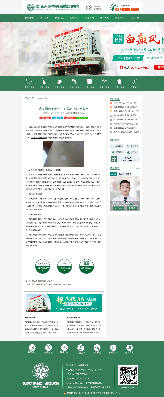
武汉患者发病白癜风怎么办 (42, 281)
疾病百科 (74, 18)
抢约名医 (45, 118)
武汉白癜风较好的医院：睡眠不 (126, 103)
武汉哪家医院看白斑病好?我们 (126, 120)
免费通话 (119, 152)
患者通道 (129, 352)
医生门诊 (64, 352)
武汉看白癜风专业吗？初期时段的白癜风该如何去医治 (52, 284)
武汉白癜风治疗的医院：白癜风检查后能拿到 (84, 325)
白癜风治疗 (43, 98)
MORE (138, 168)
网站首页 (29, 18)
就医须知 (32, 352)
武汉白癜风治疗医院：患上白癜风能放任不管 (42, 322)
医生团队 (59, 18)
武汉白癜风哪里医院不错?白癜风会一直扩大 (83, 322)
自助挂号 (119, 18)
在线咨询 (104, 18)
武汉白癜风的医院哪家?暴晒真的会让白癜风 (83, 333)
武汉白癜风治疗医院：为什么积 (126, 111)
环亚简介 (44, 18)
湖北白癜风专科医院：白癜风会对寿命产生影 (84, 329)
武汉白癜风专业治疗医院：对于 (126, 107)
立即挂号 (70, 118)
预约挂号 (134, 146)
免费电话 (57, 118)
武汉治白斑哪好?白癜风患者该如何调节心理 (41, 325)
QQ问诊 (82, 118)
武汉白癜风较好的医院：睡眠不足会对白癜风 (42, 329)
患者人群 (89, 18)
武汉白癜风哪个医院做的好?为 (126, 128)
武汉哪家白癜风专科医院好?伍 (126, 124)
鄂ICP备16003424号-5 (109, 393)
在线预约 (113, 352)
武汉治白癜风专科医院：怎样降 (126, 132)
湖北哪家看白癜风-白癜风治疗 (126, 115)
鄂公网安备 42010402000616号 (82, 393)
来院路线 (134, 18)
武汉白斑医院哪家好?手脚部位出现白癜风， (41, 333)
